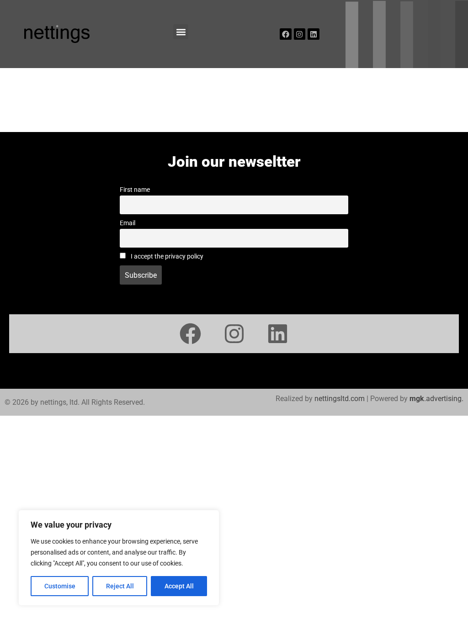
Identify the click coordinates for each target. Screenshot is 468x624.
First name (135, 190)
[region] (118, 558)
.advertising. (436, 398)
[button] (180, 31)
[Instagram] (300, 34)
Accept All (179, 586)
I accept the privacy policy (166, 256)
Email (127, 223)
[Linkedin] (313, 34)
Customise (59, 586)
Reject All (120, 586)
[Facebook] (286, 34)
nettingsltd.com (339, 398)
